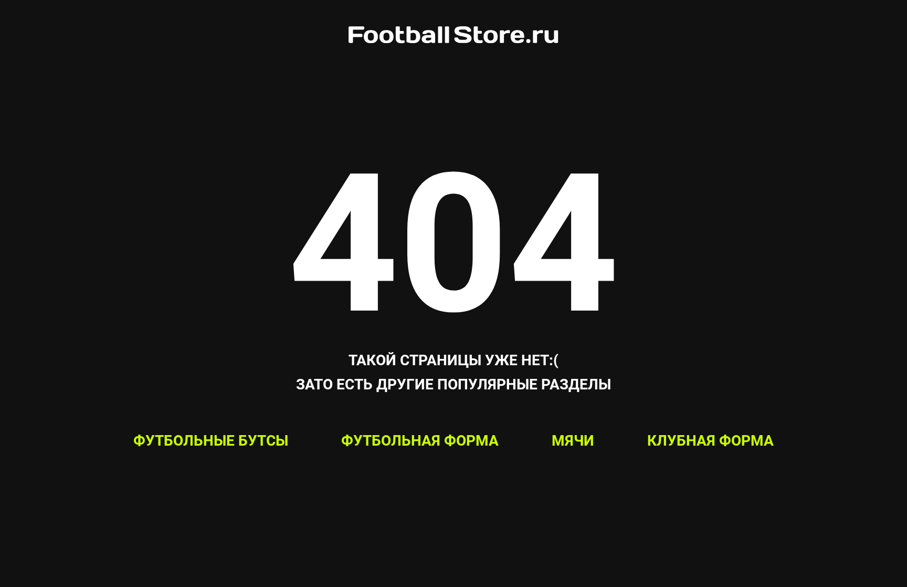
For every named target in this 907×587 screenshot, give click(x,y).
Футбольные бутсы (210, 441)
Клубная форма (710, 441)
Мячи (573, 441)
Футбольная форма (420, 441)
